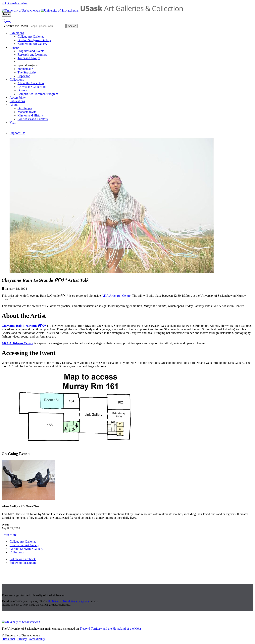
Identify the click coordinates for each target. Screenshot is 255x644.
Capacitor (24, 76)
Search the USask (17, 25)
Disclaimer (8, 639)
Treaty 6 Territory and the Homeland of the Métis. (111, 628)
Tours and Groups (29, 58)
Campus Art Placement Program (38, 94)
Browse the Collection (32, 86)
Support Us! (17, 133)
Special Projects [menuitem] (27, 65)
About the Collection (31, 83)
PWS (6, 21)
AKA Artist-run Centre (116, 295)
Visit (12, 122)
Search (72, 25)
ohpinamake (25, 68)
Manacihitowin (27, 112)
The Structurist (27, 72)
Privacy (22, 639)
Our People (25, 108)
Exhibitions (17, 33)
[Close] (3, 19)
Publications (17, 101)
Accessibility (18, 97)
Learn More (9, 534)
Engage (14, 47)
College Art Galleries (31, 36)
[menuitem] (131, 38)
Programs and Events (31, 51)
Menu (6, 14)
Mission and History (30, 115)
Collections (17, 79)
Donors (22, 90)
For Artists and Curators (33, 119)
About (14, 104)
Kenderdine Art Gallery (32, 43)
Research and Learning (32, 54)
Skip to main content (14, 3)
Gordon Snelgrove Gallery (34, 40)
